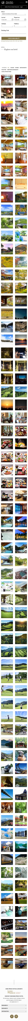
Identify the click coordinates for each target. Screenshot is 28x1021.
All (8, 67)
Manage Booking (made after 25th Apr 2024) (11, 41)
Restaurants (23, 67)
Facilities (4, 69)
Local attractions (6, 71)
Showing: (4, 67)
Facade (12, 67)
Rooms (17, 67)
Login (21, 7)
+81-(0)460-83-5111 (14, 1002)
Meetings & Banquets (12, 69)
